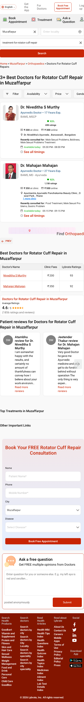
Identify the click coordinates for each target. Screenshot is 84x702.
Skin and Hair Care (7, 649)
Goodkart (7, 629)
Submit (67, 602)
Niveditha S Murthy (14, 275)
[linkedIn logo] (74, 636)
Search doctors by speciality (26, 653)
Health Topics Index (41, 663)
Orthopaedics (36, 63)
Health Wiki (43, 629)
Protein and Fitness (8, 642)
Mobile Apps (57, 639)
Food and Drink (7, 669)
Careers (58, 634)
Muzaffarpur (17, 63)
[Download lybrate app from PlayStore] (75, 661)
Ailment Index (41, 678)
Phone (8, 484)
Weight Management (9, 662)
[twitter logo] (74, 631)
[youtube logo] (74, 641)
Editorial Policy (58, 660)
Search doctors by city (26, 629)
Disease (9, 518)
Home (3, 63)
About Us (59, 626)
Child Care (7, 681)
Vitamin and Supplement (8, 635)
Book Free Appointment (63, 7)
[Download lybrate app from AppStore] (75, 666)
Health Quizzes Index (41, 653)
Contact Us (60, 630)
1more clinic (29, 198)
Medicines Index (43, 672)
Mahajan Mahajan (14, 286)
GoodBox (7, 684)
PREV (8, 241)
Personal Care (7, 676)
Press (57, 665)
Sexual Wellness (7, 655)
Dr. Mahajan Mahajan (39, 165)
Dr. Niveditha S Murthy (40, 107)
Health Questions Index (42, 643)
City (7, 501)
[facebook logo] (74, 626)
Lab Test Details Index (42, 686)
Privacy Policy (58, 653)
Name (8, 468)
